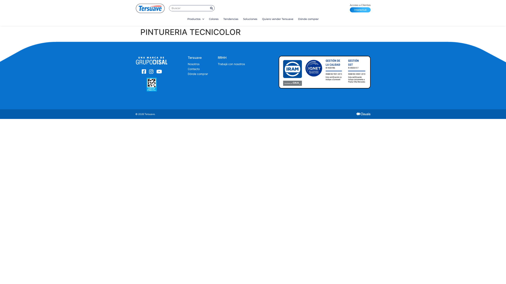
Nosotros (193, 64)
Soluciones (250, 19)
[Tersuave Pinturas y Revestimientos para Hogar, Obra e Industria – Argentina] (150, 8)
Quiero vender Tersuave (277, 19)
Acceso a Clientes (360, 7)
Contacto (194, 69)
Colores (214, 19)
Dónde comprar (308, 19)
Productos (194, 19)
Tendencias (230, 19)
